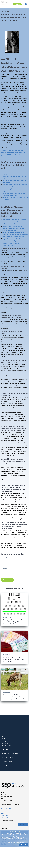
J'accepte (23, 845)
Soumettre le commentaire (7, 579)
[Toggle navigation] (26, 4)
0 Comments (18, 24)
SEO (3, 733)
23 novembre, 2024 (7, 24)
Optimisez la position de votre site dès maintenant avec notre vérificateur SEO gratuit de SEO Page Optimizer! (13, 153)
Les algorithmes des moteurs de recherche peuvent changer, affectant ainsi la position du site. (13, 228)
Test (5, 739)
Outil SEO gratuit (17, 4)
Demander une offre (6, 817)
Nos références (6, 766)
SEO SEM (5, 749)
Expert (6, 741)
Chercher (23, 824)
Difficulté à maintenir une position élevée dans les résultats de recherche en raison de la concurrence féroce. (14, 222)
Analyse (6, 743)
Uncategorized (5, 11)
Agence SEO (7, 745)
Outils (5, 736)
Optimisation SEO (7, 757)
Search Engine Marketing (11, 753)
